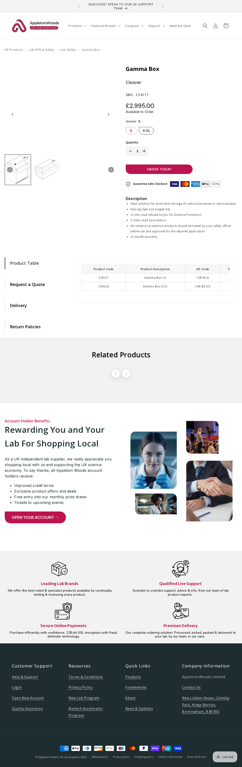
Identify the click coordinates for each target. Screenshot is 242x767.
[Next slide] (108, 114)
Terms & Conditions (86, 676)
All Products (14, 50)
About (130, 697)
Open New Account (28, 697)
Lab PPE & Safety (41, 50)
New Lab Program (84, 697)
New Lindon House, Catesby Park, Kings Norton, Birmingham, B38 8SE (205, 704)
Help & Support (25, 676)
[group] (18, 169)
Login (17, 687)
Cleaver (133, 82)
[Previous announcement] (79, 6)
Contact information (170, 756)
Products (133, 676)
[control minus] (129, 151)
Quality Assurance (27, 708)
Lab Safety (68, 50)
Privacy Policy (81, 687)
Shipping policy (144, 756)
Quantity (132, 142)
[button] (77, 26)
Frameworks (136, 687)
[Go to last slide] (12, 114)
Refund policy (100, 756)
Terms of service (196, 756)
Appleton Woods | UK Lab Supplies (58, 757)
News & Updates (139, 708)
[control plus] (145, 151)
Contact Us (191, 687)
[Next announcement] (163, 6)
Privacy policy (121, 756)
